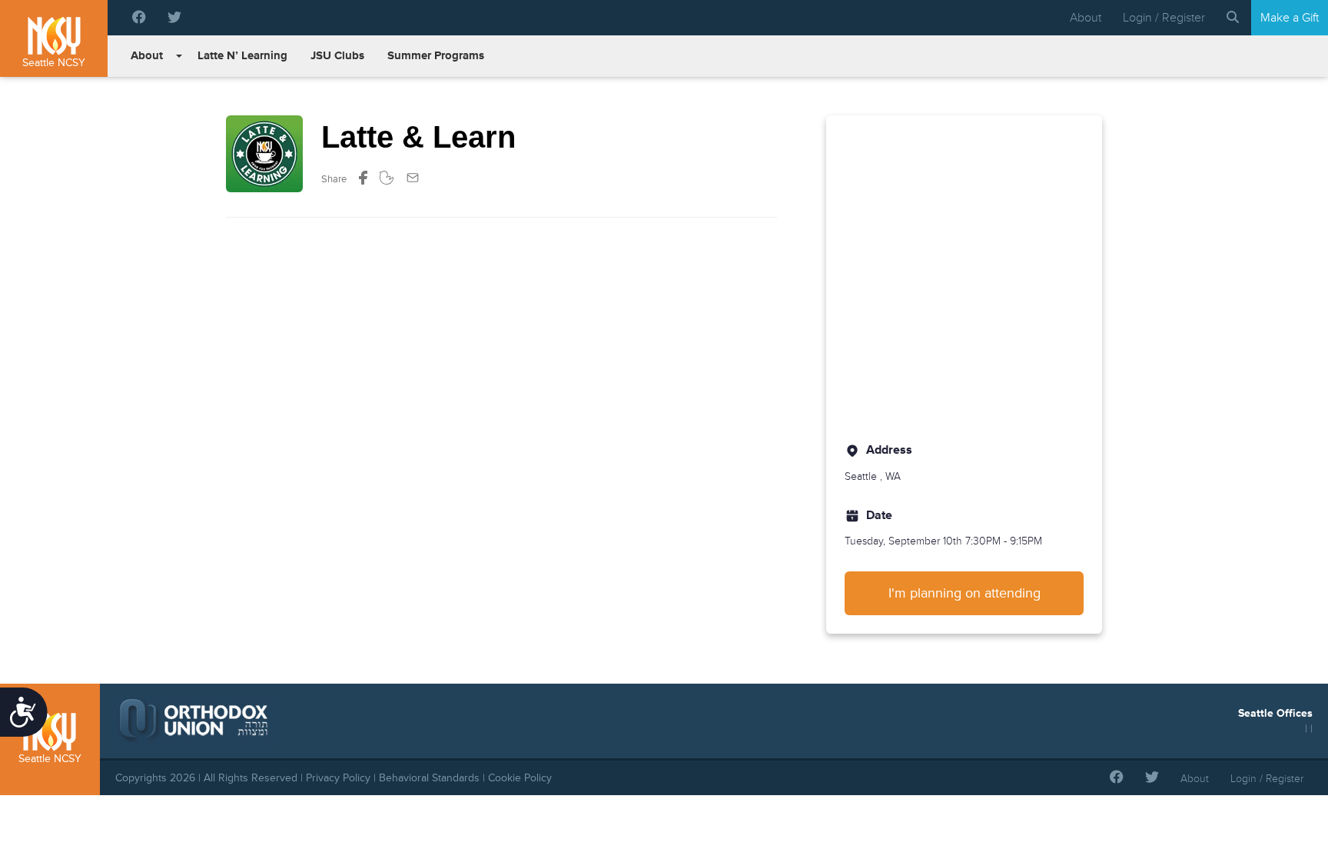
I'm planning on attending (964, 592)
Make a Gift (1289, 17)
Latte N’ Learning (242, 55)
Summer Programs (435, 55)
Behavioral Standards (429, 777)
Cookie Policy (520, 777)
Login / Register (1164, 17)
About (1085, 17)
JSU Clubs (337, 55)
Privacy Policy (338, 777)
